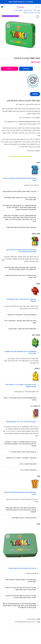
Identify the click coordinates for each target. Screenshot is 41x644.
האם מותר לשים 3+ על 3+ (27, 464)
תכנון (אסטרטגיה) (20, 622)
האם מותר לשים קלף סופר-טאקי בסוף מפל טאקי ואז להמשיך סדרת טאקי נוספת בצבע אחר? (20, 268)
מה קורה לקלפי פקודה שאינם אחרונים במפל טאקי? (19, 191)
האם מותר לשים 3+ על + (28, 470)
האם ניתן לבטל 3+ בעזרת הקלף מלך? (24, 518)
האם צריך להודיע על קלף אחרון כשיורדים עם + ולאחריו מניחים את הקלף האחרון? (20, 597)
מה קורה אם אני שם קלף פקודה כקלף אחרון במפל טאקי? (19, 179)
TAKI (9, 121)
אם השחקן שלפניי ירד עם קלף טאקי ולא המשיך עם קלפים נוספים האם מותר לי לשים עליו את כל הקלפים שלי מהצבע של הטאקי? (19, 207)
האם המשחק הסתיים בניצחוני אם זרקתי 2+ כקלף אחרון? (20, 399)
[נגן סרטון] (37, 16)
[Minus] (39, 70)
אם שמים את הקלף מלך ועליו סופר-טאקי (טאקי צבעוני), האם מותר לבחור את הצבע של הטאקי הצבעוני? (20, 510)
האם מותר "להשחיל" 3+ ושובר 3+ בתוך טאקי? (21, 458)
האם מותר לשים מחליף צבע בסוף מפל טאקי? (21, 227)
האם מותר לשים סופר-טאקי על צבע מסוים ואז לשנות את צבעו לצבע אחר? (21, 251)
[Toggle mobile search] (36, 7)
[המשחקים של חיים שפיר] (33, 81)
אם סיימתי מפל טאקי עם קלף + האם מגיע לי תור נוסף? (20, 322)
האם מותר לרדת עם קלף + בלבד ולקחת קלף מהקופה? (21, 300)
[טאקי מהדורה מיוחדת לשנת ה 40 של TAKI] (20, 34)
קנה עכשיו (9, 68)
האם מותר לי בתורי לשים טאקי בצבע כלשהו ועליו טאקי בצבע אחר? (20, 198)
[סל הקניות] (2, 7)
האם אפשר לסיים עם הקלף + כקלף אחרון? (22, 329)
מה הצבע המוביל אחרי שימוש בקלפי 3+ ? (22, 452)
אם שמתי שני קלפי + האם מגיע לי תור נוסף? (21, 315)
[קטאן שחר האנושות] (6, 58)
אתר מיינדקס (28, 10)
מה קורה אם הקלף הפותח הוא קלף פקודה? (22, 568)
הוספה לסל (26, 69)
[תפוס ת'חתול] (2, 58)
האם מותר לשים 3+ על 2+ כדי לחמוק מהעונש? (21, 422)
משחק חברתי (18, 10)
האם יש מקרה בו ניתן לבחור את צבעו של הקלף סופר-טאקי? (20, 276)
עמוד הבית (37, 10)
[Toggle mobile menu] (39, 7)
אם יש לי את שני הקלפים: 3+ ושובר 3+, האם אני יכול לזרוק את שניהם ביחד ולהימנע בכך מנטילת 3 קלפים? (20, 444)
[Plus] (39, 68)
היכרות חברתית (31, 622)
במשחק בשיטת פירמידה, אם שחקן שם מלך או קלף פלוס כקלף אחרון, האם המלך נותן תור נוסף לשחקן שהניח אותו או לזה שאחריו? (19, 606)
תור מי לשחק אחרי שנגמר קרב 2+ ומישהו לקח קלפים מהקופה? (21, 385)
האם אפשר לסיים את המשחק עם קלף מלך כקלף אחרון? (20, 493)
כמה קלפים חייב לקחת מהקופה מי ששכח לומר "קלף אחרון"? (20, 581)
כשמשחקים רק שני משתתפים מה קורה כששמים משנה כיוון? (20, 352)
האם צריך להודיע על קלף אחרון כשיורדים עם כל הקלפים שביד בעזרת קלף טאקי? (20, 588)
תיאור (35, 94)
